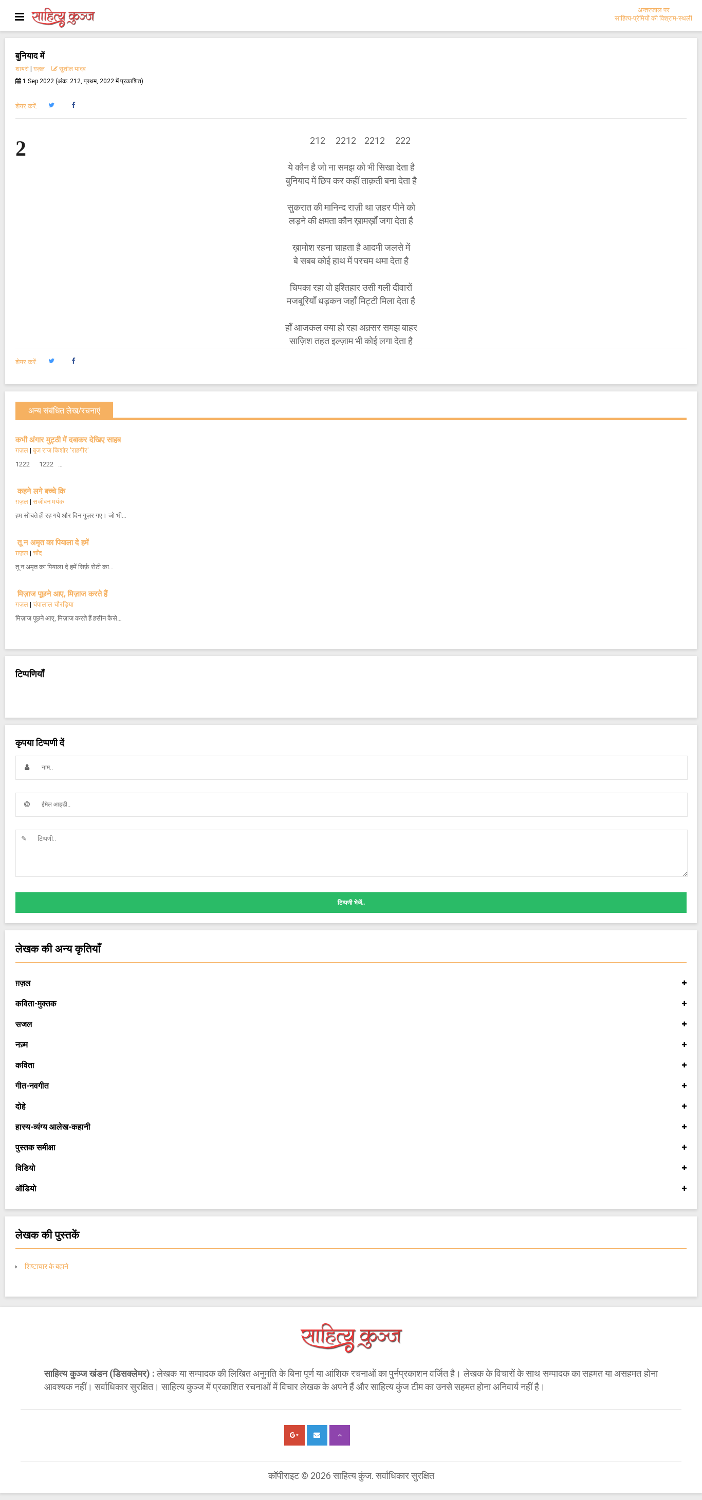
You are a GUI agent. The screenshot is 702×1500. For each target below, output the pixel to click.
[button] (51, 105)
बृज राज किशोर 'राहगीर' (61, 450)
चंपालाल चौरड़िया (53, 604)
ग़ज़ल (39, 68)
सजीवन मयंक (48, 501)
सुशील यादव (72, 68)
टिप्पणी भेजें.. (351, 902)
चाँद (37, 553)
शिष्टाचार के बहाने (46, 1266)
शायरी (22, 68)
